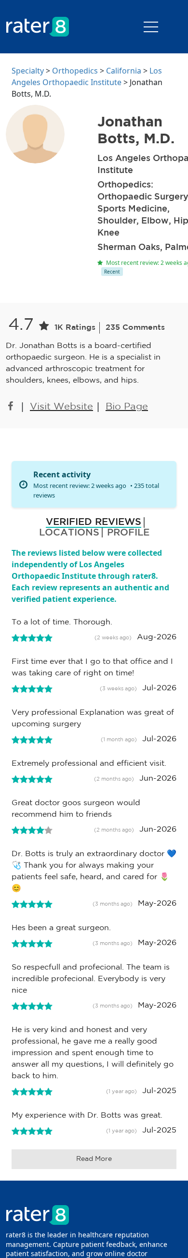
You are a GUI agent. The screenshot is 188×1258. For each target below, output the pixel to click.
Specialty (28, 70)
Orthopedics (75, 70)
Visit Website (61, 406)
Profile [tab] (128, 532)
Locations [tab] (69, 532)
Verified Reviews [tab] (93, 522)
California (123, 70)
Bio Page (127, 406)
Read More (94, 1159)
